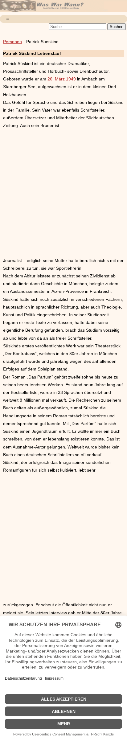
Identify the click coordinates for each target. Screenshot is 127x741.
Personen (12, 41)
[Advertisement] (63, 193)
